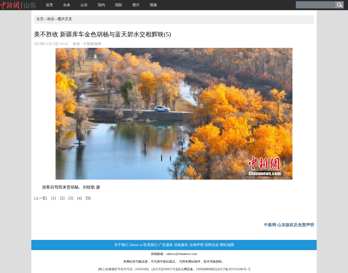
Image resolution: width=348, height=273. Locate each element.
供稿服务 (181, 245)
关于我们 (121, 245)
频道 (50, 19)
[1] (53, 198)
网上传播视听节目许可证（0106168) (123, 269)
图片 (136, 5)
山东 (84, 5)
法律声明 (196, 245)
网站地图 (227, 245)
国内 (101, 5)
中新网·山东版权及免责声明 (289, 225)
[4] (79, 198)
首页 (49, 5)
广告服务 (166, 245)
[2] (62, 198)
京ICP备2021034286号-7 (233, 269)
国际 (118, 5)
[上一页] (40, 198)
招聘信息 (212, 245)
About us (135, 245)
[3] (71, 198)
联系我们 (150, 245)
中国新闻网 (92, 44)
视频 (153, 5)
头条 (66, 5)
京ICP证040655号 (164, 269)
